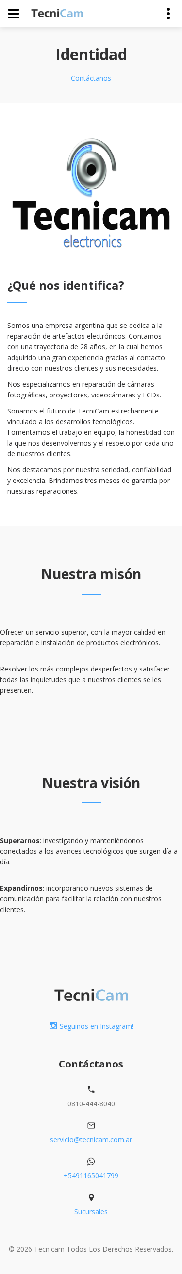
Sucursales (91, 1211)
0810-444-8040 (91, 1103)
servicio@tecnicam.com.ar (91, 1139)
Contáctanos (91, 78)
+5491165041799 (91, 1175)
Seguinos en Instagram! (96, 1026)
